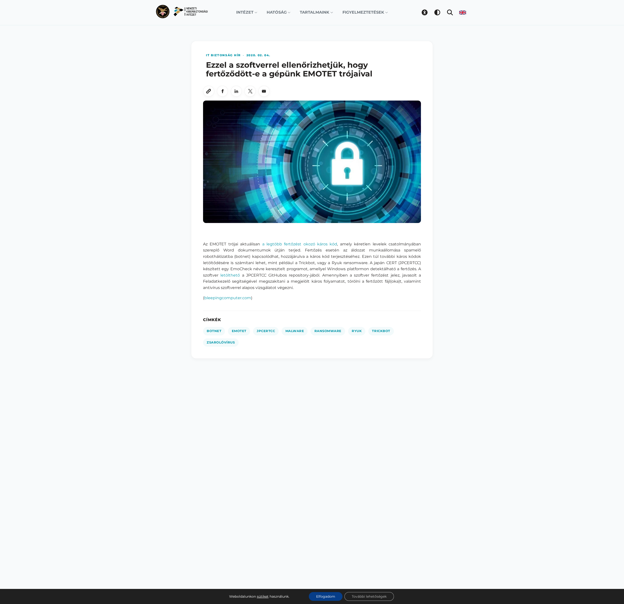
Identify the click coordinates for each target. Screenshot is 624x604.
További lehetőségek (369, 596)
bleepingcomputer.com (227, 298)
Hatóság (277, 12)
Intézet (245, 12)
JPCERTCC (266, 331)
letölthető (230, 275)
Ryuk (357, 331)
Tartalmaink (314, 12)
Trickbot (381, 331)
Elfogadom (325, 596)
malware (294, 331)
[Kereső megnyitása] (450, 12)
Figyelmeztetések (363, 12)
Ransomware (327, 331)
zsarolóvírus (221, 342)
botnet (214, 331)
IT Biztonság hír (223, 55)
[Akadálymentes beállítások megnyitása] (424, 12)
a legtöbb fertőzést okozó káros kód (299, 244)
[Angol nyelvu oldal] (462, 12)
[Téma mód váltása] (437, 12)
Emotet (239, 331)
